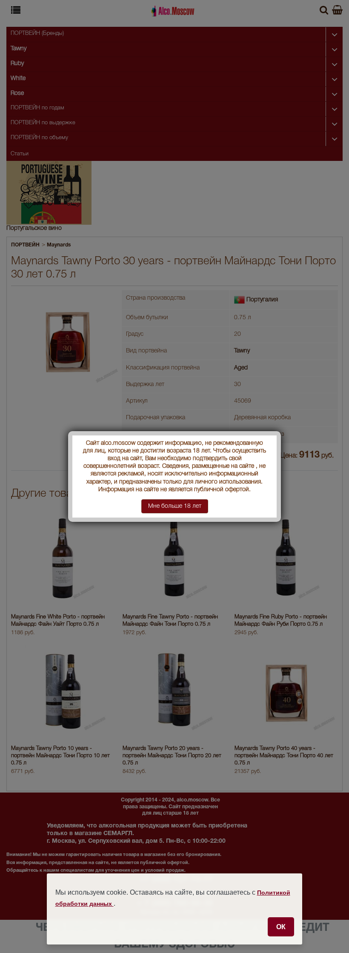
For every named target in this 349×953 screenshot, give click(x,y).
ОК (281, 926)
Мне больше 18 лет (174, 506)
